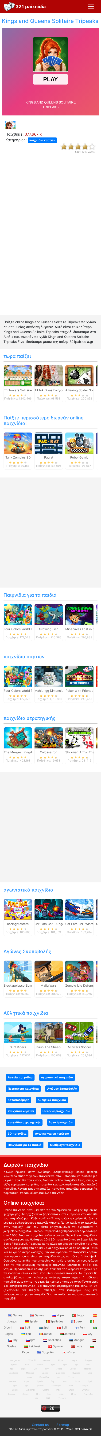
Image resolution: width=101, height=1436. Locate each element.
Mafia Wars (49, 985)
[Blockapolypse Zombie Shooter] (18, 970)
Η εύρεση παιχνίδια (56, 1111)
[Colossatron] (49, 737)
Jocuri (47, 1334)
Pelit (82, 1327)
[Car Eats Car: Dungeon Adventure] (49, 909)
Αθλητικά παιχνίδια (26, 1013)
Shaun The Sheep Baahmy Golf (57, 1047)
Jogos (80, 1315)
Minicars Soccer (79, 1047)
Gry (90, 1334)
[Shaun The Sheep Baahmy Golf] (49, 1032)
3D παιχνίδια (17, 1133)
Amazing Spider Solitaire (83, 390)
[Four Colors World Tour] (18, 614)
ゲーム (70, 1352)
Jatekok (70, 1334)
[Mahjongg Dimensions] (49, 676)
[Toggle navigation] (91, 6)
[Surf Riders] (18, 1032)
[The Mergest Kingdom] (18, 737)
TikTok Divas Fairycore (51, 390)
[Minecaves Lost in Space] (79, 614)
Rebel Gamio (79, 457)
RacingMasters (18, 924)
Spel (46, 1327)
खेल (36, 1398)
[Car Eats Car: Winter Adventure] (79, 909)
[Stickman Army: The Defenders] (79, 737)
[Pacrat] (49, 442)
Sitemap (62, 1425)
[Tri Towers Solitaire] (18, 375)
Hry (15, 1340)
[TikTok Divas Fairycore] (49, 375)
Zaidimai (34, 1346)
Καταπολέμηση (18, 1100)
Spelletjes (57, 1321)
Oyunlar (58, 1346)
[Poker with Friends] (79, 676)
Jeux (79, 1321)
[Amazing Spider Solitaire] (79, 375)
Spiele (33, 1321)
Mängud (79, 1340)
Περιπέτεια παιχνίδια (23, 1088)
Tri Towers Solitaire (18, 390)
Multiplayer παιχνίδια (65, 1145)
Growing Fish (48, 629)
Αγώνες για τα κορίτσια (52, 1133)
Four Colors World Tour (20, 629)
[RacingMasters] (18, 909)
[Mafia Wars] (49, 970)
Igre (33, 1340)
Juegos (11, 1394)
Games (17, 1315)
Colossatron (49, 752)
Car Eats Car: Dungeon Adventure (59, 924)
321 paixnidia (31, 6)
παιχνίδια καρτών (42, 140)
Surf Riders (18, 1047)
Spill (27, 1327)
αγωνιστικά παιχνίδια (28, 890)
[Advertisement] (50, 238)
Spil (64, 1327)
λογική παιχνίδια (61, 1122)
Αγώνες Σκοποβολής (27, 951)
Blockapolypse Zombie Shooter (26, 985)
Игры (60, 1315)
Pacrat (48, 457)
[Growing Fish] (49, 614)
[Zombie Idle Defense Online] (79, 970)
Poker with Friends (79, 690)
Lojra (79, 1346)
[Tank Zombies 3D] (18, 442)
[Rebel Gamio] (79, 442)
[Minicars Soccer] (79, 1032)
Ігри (28, 1334)
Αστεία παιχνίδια (20, 1077)
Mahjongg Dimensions (51, 690)
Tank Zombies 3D (18, 457)
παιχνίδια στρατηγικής (29, 718)
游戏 (48, 1398)
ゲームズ (62, 1398)
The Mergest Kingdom (20, 752)
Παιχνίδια (48, 1352)
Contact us (40, 1425)
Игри (73, 1394)
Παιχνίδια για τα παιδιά (30, 595)
